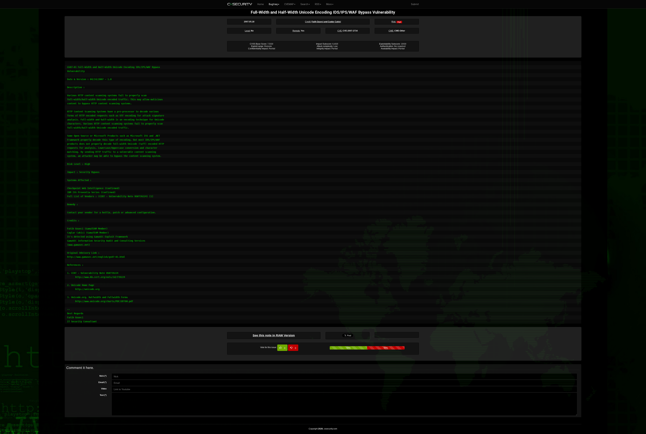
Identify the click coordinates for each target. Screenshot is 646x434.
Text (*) (103, 395)
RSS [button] (317, 4)
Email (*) (102, 382)
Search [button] (304, 4)
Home (260, 4)
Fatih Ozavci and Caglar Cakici (326, 22)
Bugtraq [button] (273, 4)
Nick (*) (102, 376)
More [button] (329, 4)
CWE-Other (399, 31)
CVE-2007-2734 (350, 31)
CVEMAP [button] (289, 4)
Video (103, 389)
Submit (415, 4)
